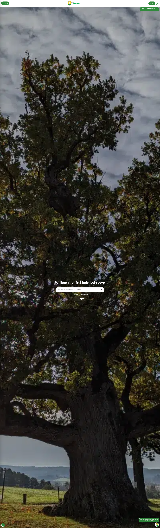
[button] (5, 3)
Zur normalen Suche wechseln (80, 294)
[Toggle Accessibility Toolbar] (2, 525)
